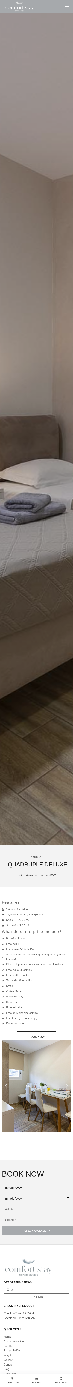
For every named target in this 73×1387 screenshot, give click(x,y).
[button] (6, 1086)
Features (11, 902)
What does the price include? (32, 932)
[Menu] (67, 6)
